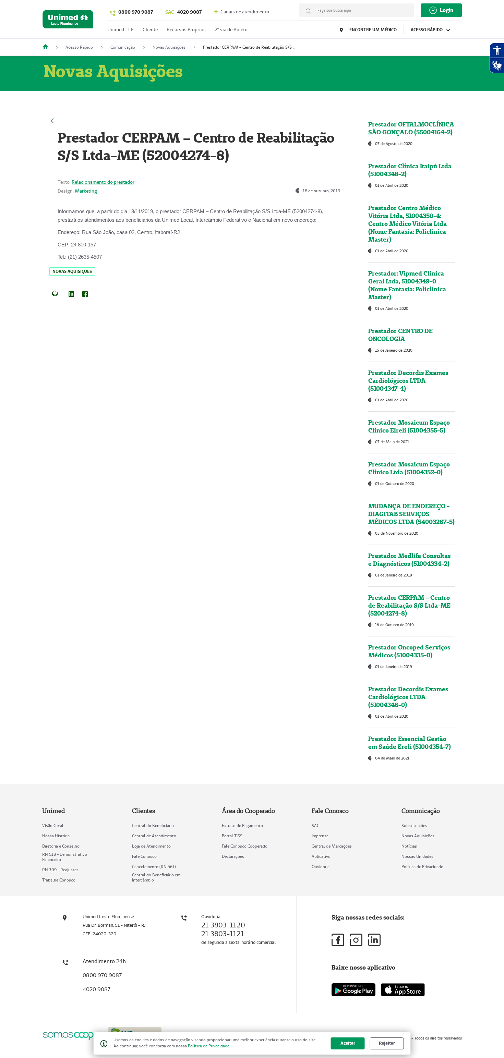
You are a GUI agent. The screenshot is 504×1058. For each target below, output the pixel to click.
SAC (315, 825)
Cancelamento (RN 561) (154, 866)
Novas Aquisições (417, 835)
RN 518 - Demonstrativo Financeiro (64, 857)
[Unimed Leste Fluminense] (48, 47)
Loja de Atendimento (151, 846)
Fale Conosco (144, 856)
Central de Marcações (332, 846)
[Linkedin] (374, 940)
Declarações (233, 856)
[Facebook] (85, 292)
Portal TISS (232, 835)
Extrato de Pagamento (242, 825)
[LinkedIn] (71, 292)
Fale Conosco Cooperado (244, 846)
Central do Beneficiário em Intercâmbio (156, 877)
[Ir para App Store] (403, 989)
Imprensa (320, 835)
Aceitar (347, 1043)
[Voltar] (52, 119)
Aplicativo (321, 856)
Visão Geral (52, 825)
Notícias (409, 846)
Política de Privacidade (422, 866)
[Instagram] (356, 940)
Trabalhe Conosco (58, 880)
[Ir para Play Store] (353, 989)
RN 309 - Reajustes (60, 869)
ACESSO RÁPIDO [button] (427, 29)
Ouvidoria (320, 866)
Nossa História (56, 835)
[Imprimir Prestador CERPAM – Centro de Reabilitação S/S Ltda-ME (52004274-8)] (54, 292)
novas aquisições (72, 271)
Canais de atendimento (244, 12)
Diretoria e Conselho (61, 846)
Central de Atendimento (154, 835)
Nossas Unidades (417, 856)
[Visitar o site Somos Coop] (71, 1034)
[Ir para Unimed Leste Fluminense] (68, 21)
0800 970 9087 (135, 12)
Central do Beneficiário (153, 825)
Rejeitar (387, 1043)
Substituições (414, 825)
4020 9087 (183, 12)
